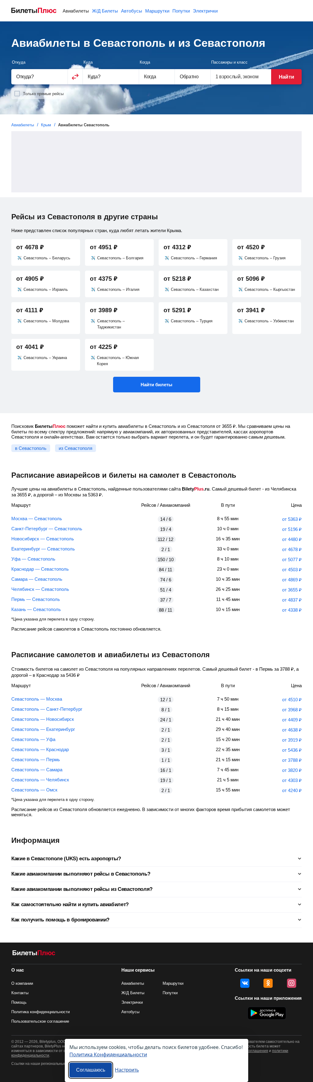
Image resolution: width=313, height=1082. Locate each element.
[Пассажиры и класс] (241, 76)
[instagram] (291, 983)
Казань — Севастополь (36, 609)
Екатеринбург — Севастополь (43, 548)
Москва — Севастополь (36, 518)
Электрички (205, 10)
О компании (22, 983)
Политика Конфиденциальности (108, 1054)
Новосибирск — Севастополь (42, 538)
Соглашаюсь (90, 1070)
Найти (286, 77)
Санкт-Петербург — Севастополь (46, 528)
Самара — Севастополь (36, 579)
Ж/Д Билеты (105, 10)
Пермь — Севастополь (35, 599)
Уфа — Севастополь (33, 558)
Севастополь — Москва (36, 699)
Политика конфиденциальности (40, 1012)
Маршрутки (157, 10)
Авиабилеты (76, 10)
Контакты (19, 993)
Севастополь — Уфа (33, 739)
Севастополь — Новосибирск (42, 719)
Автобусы (131, 10)
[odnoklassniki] (268, 983)
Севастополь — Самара (36, 769)
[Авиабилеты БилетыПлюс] (34, 954)
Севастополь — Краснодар (40, 749)
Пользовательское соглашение (40, 1021)
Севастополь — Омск (34, 789)
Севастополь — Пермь (35, 759)
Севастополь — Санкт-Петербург (46, 709)
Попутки (181, 10)
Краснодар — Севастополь (40, 569)
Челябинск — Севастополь (40, 589)
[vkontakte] (244, 983)
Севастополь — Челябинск (40, 779)
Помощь (19, 1002)
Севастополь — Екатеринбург (43, 729)
